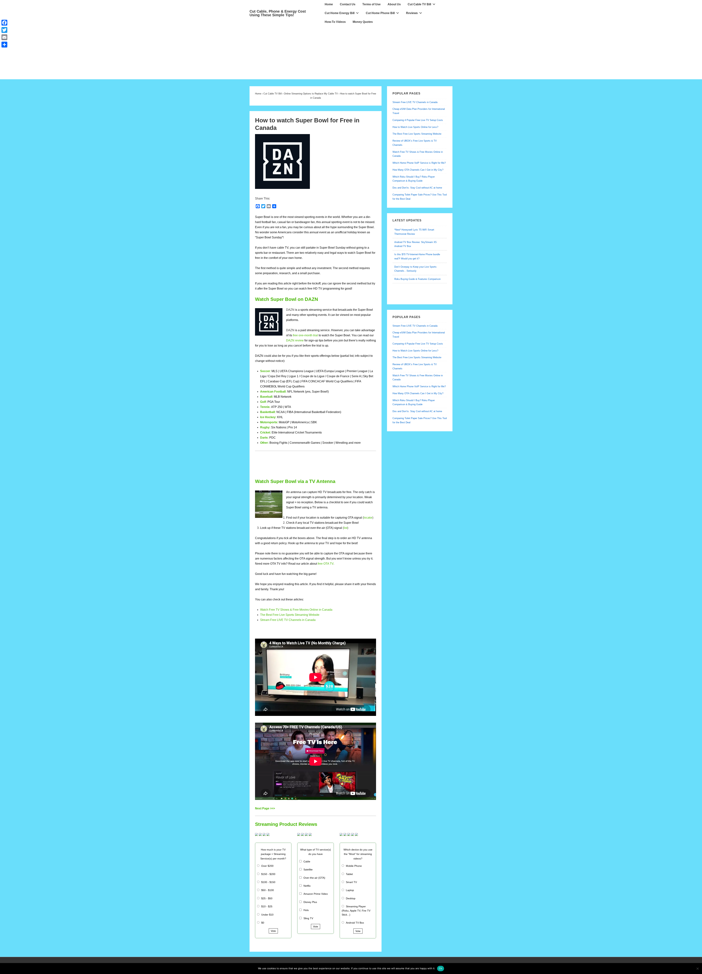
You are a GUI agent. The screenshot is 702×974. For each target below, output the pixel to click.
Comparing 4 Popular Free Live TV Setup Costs (417, 120)
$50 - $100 (267, 890)
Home (329, 4)
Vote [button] (273, 930)
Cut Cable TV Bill (419, 4)
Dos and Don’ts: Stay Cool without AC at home (417, 187)
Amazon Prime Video (315, 893)
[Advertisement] (351, 53)
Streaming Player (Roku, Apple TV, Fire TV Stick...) (356, 910)
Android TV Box (355, 922)
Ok (440, 968)
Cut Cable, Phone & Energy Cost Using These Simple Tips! (278, 13)
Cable (306, 861)
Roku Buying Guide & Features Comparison (417, 266)
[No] (697, 968)
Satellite (308, 869)
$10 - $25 (266, 906)
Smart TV (351, 882)
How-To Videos (335, 21)
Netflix (307, 885)
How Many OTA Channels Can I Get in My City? (417, 169)
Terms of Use (371, 4)
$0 (262, 922)
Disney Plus (310, 902)
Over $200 (267, 865)
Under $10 (267, 914)
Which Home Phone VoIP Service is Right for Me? (419, 162)
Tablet (349, 874)
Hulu (306, 910)
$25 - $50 (266, 898)
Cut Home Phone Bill (380, 13)
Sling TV (308, 918)
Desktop (350, 898)
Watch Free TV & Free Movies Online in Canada (296, 609)
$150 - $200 (268, 874)
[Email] (4, 37)
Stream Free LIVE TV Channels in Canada (288, 619)
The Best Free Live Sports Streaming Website (289, 614)
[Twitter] (4, 30)
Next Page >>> (265, 808)
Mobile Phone (354, 865)
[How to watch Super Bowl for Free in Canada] (282, 187)
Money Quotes (363, 21)
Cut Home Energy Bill (339, 13)
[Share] (4, 44)
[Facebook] (4, 22)
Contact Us (347, 4)
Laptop (350, 890)
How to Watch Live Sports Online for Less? (415, 127)
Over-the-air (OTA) (314, 877)
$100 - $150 (268, 882)
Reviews (412, 13)
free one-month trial (305, 335)
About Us (394, 4)
